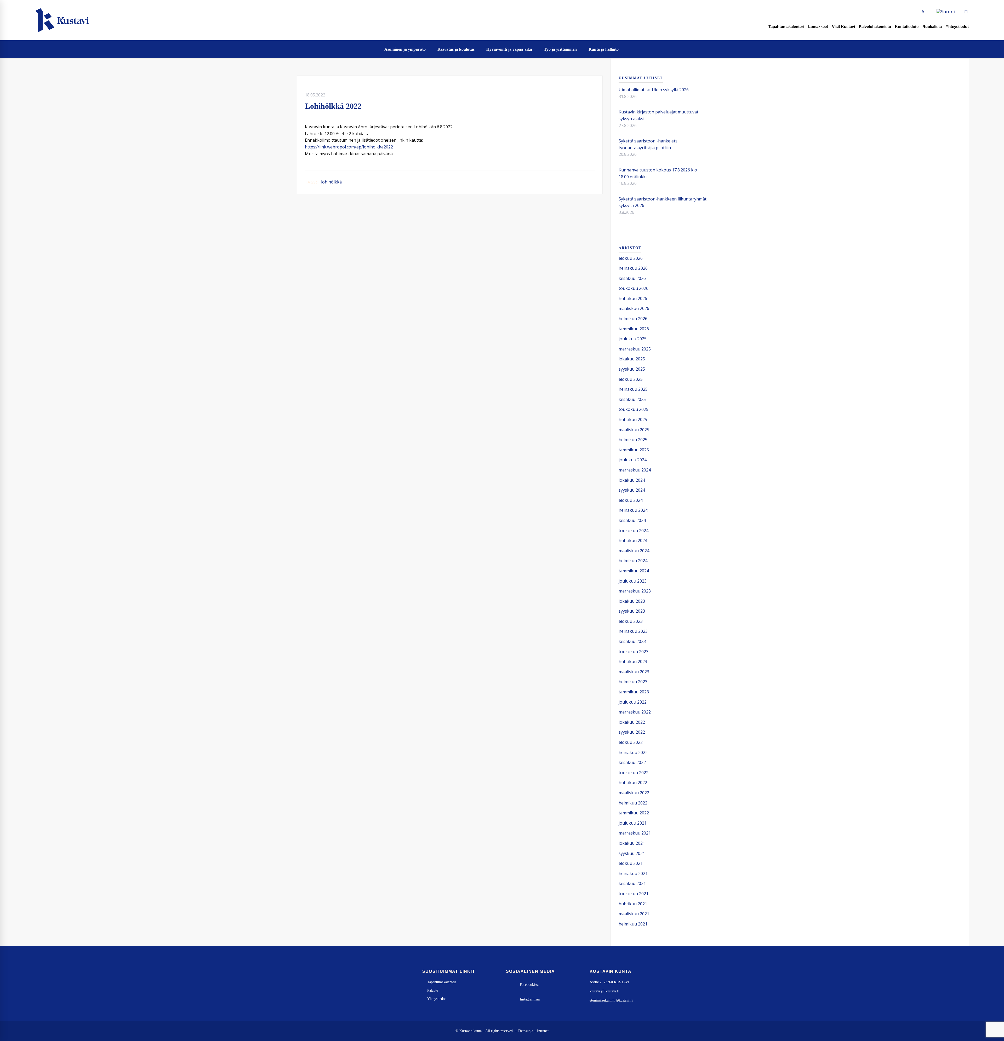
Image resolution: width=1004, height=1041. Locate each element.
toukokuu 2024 (633, 530)
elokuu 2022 (631, 742)
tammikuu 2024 (634, 571)
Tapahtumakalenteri (786, 26)
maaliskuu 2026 (634, 308)
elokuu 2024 (631, 500)
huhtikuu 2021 (633, 904)
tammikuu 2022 (634, 813)
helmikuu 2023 (633, 682)
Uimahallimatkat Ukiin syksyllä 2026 (654, 90)
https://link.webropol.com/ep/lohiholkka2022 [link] (349, 147)
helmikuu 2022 (633, 803)
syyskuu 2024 (632, 490)
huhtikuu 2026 (633, 298)
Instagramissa (530, 999)
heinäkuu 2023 (633, 631)
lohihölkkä (331, 182)
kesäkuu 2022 (632, 762)
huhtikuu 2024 (633, 540)
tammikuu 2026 (634, 329)
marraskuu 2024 (635, 470)
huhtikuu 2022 (633, 782)
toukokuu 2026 (633, 288)
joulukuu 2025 (633, 339)
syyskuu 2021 (632, 853)
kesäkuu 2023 (632, 641)
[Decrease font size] (917, 11)
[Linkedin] (584, 182)
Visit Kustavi (843, 26)
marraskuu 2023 (635, 591)
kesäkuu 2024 (632, 520)
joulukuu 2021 (633, 823)
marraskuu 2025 (635, 349)
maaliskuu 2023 (634, 672)
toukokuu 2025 (633, 409)
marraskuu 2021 (635, 833)
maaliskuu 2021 (634, 914)
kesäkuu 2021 (632, 883)
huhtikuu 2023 (633, 661)
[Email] (593, 182)
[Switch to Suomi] (945, 12)
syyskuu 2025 (632, 369)
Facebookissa (529, 985)
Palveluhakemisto (875, 26)
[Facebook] (568, 182)
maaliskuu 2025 (634, 430)
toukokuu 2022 (633, 772)
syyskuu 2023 (632, 611)
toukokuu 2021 (633, 893)
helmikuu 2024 (633, 560)
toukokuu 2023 (633, 651)
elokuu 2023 (631, 621)
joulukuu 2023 (633, 581)
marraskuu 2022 (635, 712)
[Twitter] (576, 182)
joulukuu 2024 (633, 460)
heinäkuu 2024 (633, 510)
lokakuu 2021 (632, 843)
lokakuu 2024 (632, 480)
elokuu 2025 (631, 379)
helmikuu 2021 (633, 924)
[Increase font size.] (929, 11)
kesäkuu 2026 (632, 278)
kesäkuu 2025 (632, 399)
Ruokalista (932, 26)
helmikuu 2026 (633, 318)
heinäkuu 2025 (633, 389)
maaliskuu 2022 (634, 793)
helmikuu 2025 (633, 439)
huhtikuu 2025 (633, 419)
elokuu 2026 (631, 258)
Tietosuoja (525, 1031)
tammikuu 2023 (634, 692)
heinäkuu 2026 (633, 268)
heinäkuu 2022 (633, 752)
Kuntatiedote (907, 26)
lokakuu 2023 (632, 601)
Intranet (543, 1031)
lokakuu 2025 (632, 359)
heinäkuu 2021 (633, 873)
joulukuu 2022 (633, 702)
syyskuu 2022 (632, 732)
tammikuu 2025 (634, 450)
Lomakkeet (818, 26)
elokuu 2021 (631, 863)
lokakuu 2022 (632, 722)
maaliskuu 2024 (634, 551)
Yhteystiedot (957, 26)
